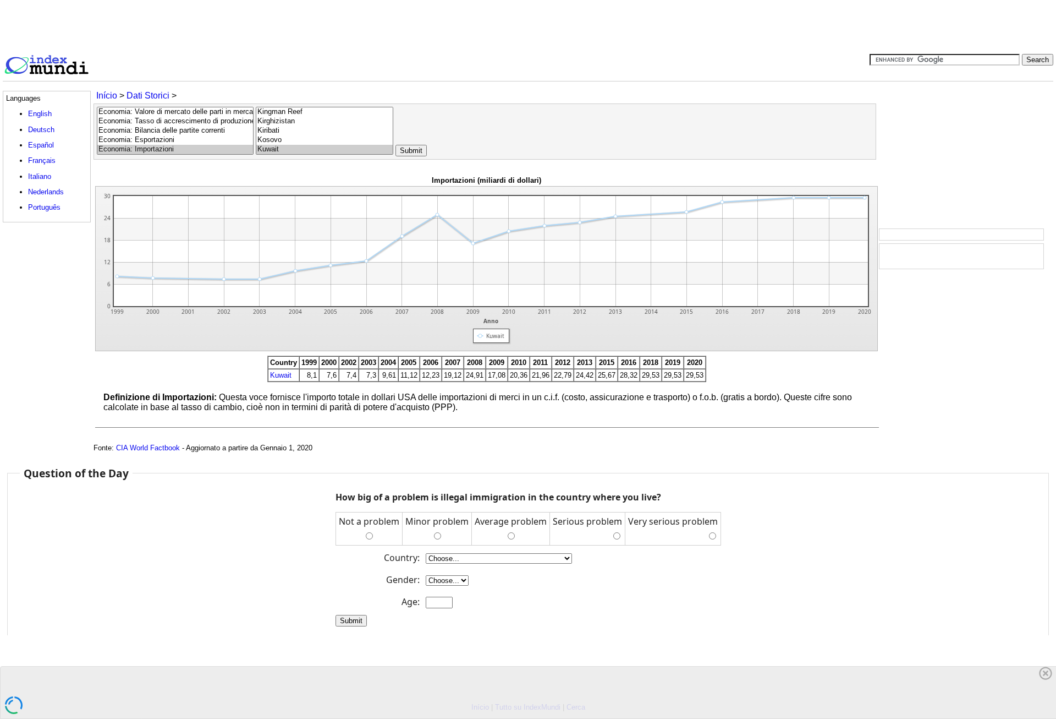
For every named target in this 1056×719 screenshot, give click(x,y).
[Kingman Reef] (324, 112)
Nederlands (46, 192)
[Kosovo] (324, 140)
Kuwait (281, 375)
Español (41, 145)
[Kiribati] (324, 130)
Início (106, 95)
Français (42, 160)
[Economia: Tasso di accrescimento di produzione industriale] (175, 121)
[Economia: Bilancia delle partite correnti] (175, 130)
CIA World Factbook (148, 448)
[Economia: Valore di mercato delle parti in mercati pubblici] (175, 112)
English (40, 114)
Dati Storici (148, 95)
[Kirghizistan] (324, 121)
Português (44, 207)
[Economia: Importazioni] (175, 149)
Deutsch (41, 130)
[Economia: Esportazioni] (175, 140)
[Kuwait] (324, 149)
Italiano (39, 176)
